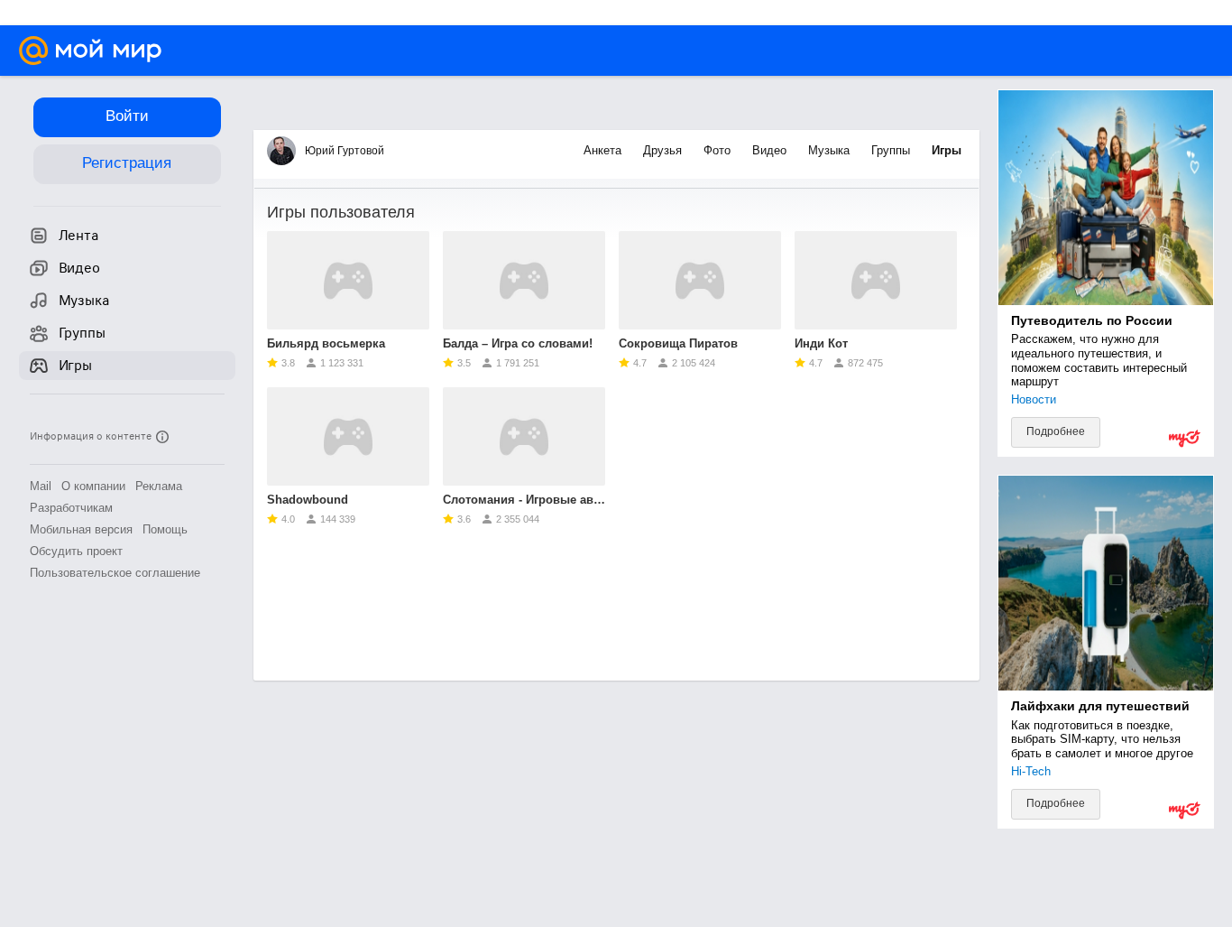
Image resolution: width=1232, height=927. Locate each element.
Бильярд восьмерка (326, 343)
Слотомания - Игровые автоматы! (524, 499)
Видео (771, 150)
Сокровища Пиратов (678, 343)
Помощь (165, 529)
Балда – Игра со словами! (518, 343)
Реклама (158, 486)
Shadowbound (307, 499)
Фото (718, 150)
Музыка (830, 150)
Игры (946, 150)
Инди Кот (821, 343)
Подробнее (1055, 431)
